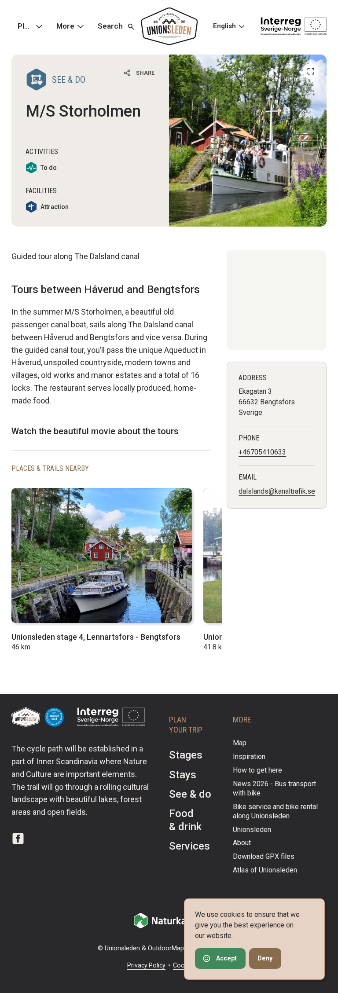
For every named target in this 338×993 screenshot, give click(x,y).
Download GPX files (263, 856)
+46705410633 (262, 452)
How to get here (257, 770)
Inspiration (249, 756)
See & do (190, 794)
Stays (182, 775)
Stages (185, 755)
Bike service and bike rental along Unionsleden (275, 811)
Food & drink (185, 819)
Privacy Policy (146, 965)
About (242, 843)
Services (189, 846)
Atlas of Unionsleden (265, 870)
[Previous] (311, 71)
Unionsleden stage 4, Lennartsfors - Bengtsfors (95, 636)
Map (239, 743)
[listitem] (248, 141)
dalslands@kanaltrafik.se (277, 491)
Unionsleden (252, 829)
